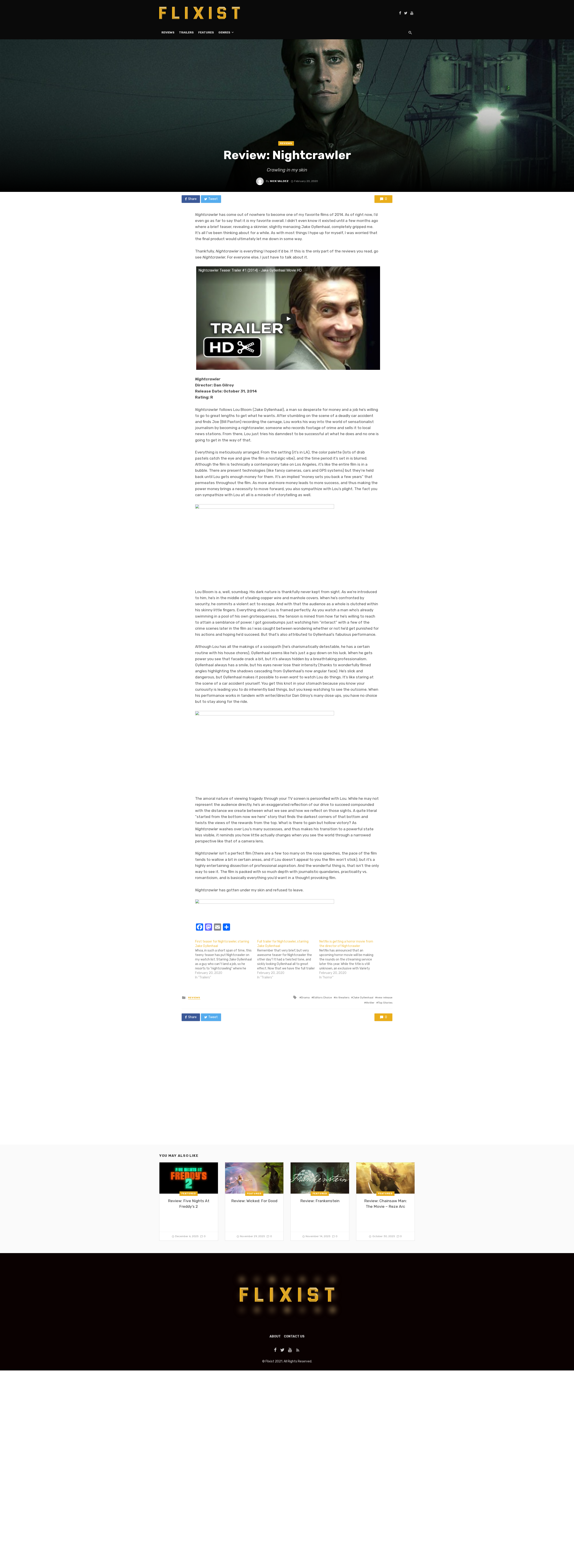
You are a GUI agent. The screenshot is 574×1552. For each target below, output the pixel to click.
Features (206, 32)
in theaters (342, 997)
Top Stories (385, 1002)
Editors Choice (322, 997)
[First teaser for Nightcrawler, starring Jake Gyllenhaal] (226, 959)
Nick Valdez (279, 181)
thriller (370, 1002)
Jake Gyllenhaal (363, 997)
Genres (224, 32)
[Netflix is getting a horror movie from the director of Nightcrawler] (350, 959)
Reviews (167, 32)
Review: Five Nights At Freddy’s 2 (188, 1204)
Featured (188, 1193)
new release (384, 997)
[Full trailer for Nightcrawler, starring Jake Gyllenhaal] (288, 959)
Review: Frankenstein (319, 1201)
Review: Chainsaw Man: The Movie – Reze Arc (385, 1204)
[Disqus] (287, 1087)
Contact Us (294, 1336)
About (275, 1336)
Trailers (186, 32)
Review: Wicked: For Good (254, 1201)
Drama (305, 997)
